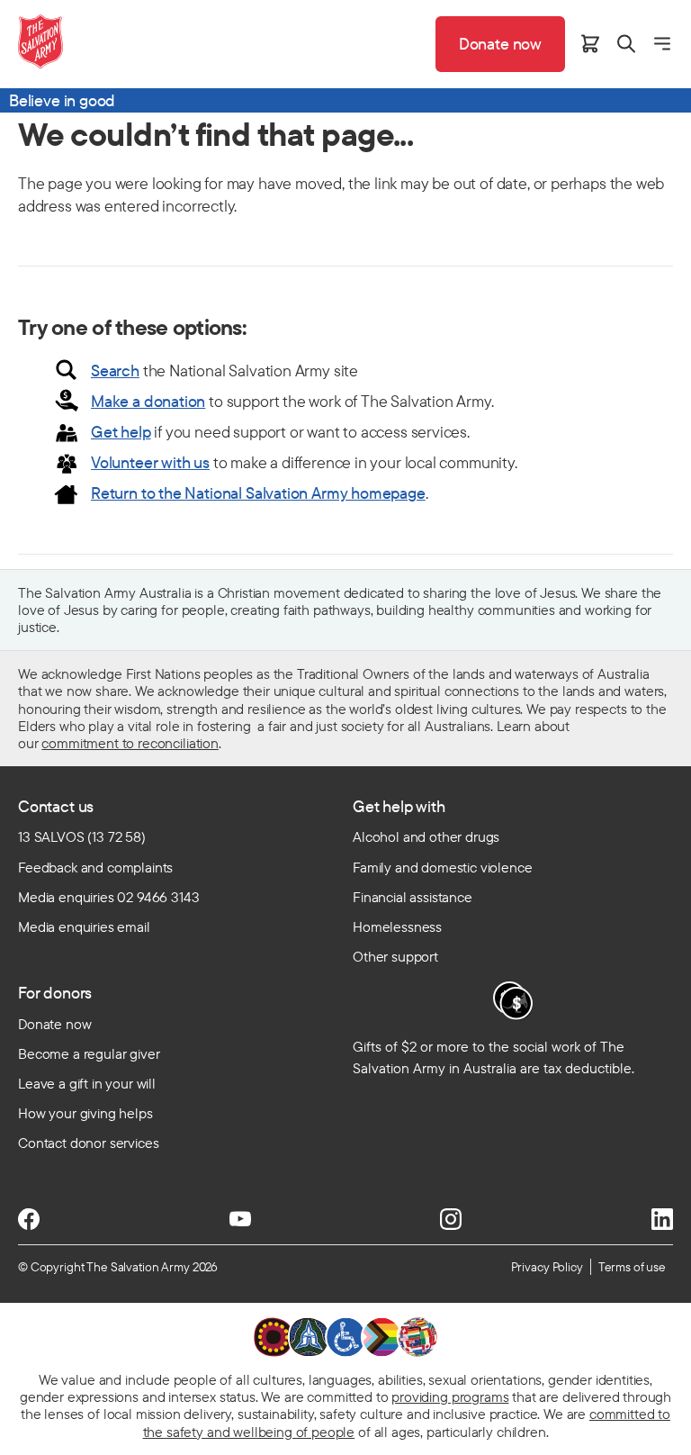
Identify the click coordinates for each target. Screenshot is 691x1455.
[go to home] (40, 41)
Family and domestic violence (443, 867)
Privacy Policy (547, 1267)
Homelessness (397, 926)
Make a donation (148, 401)
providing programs (449, 1396)
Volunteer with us (150, 462)
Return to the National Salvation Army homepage (258, 493)
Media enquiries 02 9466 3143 (109, 897)
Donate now (54, 1024)
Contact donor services (88, 1143)
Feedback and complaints (95, 867)
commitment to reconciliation (130, 743)
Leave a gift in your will (87, 1083)
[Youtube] (240, 1219)
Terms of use (632, 1267)
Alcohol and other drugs (426, 836)
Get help (121, 431)
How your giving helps (85, 1113)
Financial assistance (412, 897)
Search (115, 370)
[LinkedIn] (662, 1219)
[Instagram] (451, 1219)
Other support (395, 956)
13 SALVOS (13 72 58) (82, 836)
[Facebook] (29, 1219)
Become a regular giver (88, 1053)
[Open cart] (590, 43)
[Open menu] (662, 43)
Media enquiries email (84, 926)
